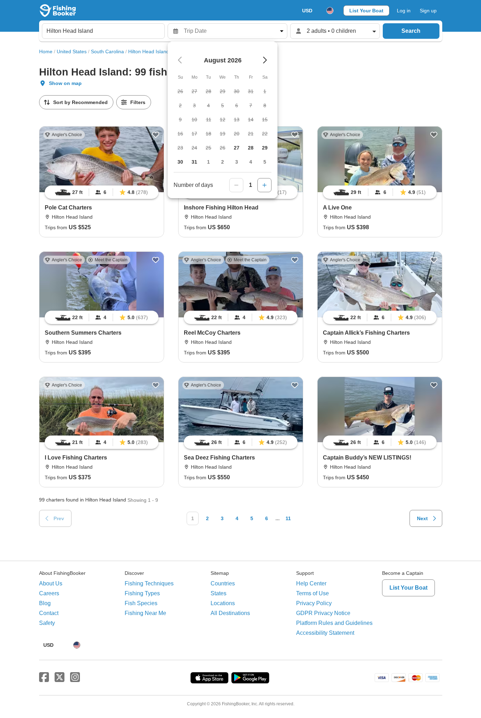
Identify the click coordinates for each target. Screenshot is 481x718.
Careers (49, 593)
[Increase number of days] (264, 185)
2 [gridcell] (222, 162)
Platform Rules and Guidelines (334, 623)
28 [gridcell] (251, 148)
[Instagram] (75, 677)
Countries (223, 583)
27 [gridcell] (236, 148)
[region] (101, 192)
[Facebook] (44, 677)
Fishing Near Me (145, 613)
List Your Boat (366, 10)
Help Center (311, 583)
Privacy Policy (314, 603)
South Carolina (107, 51)
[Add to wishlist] (155, 134)
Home (45, 51)
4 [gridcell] (250, 162)
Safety (47, 623)
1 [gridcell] (208, 162)
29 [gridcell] (265, 148)
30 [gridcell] (180, 162)
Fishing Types (142, 593)
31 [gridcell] (194, 162)
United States (72, 51)
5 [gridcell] (264, 162)
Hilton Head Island (148, 51)
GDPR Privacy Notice (323, 613)
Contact (48, 613)
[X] (59, 677)
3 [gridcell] (236, 162)
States (218, 593)
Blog (45, 603)
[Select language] (330, 10)
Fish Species (141, 603)
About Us (50, 583)
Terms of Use (312, 593)
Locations (223, 603)
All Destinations (230, 613)
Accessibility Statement (325, 633)
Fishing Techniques (149, 583)
